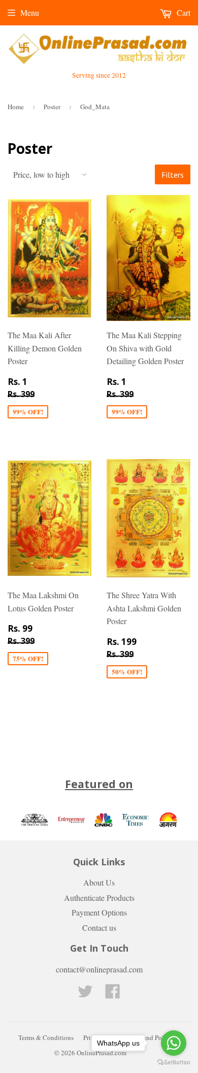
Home (16, 106)
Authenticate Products (99, 897)
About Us (99, 882)
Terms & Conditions (46, 1037)
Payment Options (99, 912)
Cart (182, 12)
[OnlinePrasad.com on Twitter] (85, 994)
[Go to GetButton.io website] (173, 1062)
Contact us (99, 927)
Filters (172, 175)
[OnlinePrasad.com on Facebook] (112, 994)
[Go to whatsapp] (173, 1043)
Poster (52, 106)
